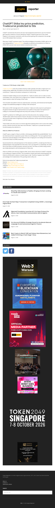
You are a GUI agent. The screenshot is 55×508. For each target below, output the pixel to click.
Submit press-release (7, 484)
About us (5, 481)
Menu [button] (28, 1)
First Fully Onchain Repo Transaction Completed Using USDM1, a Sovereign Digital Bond (27, 202)
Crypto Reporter (27, 9)
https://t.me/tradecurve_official (16, 165)
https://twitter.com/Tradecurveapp (15, 167)
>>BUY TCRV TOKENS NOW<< (27, 81)
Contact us (5, 482)
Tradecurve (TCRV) (18, 43)
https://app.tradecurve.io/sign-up (15, 164)
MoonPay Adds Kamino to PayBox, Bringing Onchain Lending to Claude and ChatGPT (31, 191)
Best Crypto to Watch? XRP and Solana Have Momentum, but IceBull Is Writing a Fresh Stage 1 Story (31, 234)
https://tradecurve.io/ (12, 162)
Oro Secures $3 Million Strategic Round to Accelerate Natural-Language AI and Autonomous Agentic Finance (31, 223)
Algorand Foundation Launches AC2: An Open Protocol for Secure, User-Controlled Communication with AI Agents (30, 212)
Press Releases (11, 179)
